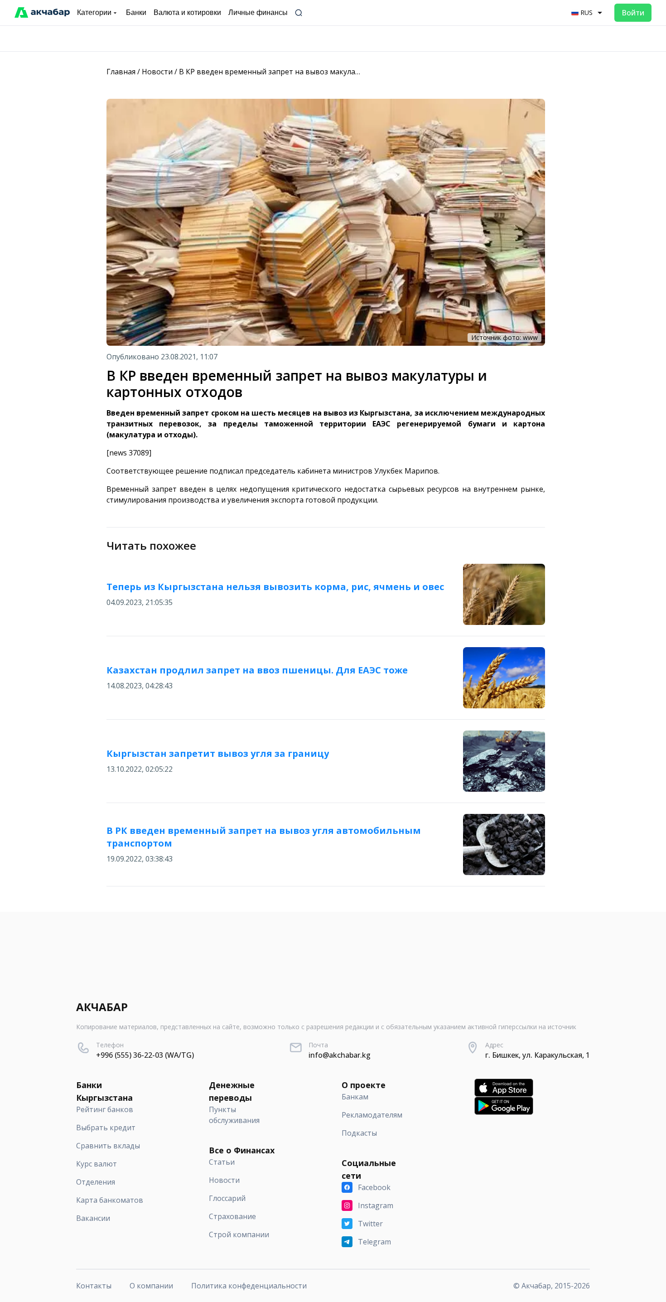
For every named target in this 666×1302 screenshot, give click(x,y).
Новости (157, 72)
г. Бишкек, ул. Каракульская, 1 (537, 1055)
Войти (633, 13)
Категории (94, 12)
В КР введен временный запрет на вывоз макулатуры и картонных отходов (316, 72)
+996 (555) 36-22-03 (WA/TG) (145, 1055)
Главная (120, 72)
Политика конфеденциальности (249, 1286)
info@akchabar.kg (340, 1055)
